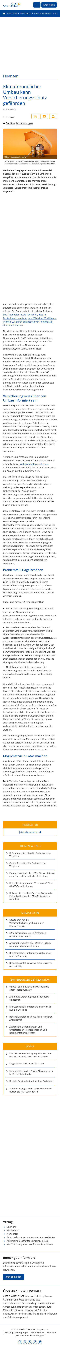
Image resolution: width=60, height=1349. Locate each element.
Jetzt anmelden (13, 1276)
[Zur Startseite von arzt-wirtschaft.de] (11, 5)
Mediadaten (13, 1230)
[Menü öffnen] (36, 5)
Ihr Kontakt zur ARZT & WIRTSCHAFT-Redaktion (31, 1237)
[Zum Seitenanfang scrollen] (54, 1343)
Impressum (43, 1329)
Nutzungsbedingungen (16, 1332)
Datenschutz (37, 1332)
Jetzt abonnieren (28, 832)
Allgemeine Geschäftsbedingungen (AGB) (28, 1240)
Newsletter (12, 1233)
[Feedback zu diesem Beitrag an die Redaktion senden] (53, 116)
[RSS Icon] (30, 1342)
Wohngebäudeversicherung (34, 463)
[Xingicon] (34, 1342)
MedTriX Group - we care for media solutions (30, 1244)
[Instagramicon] (25, 1342)
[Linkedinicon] (39, 1342)
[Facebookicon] (20, 1342)
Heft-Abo (51, 1332)
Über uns (11, 1226)
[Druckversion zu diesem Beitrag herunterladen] (35, 116)
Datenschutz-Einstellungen (30, 1335)
